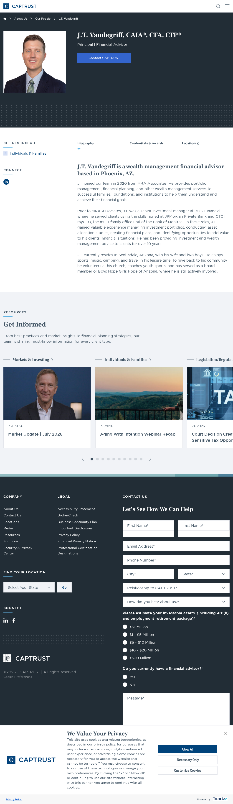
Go (64, 587)
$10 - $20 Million (144, 650)
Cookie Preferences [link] (17, 677)
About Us (20, 18)
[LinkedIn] (5, 620)
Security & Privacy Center (17, 551)
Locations (11, 522)
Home (4, 18)
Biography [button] (85, 143)
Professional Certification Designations (78, 551)
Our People (43, 18)
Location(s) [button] (191, 143)
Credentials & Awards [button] (147, 143)
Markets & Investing (31, 359)
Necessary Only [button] (188, 760)
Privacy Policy (14, 799)
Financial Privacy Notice (77, 541)
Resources (11, 535)
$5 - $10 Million (143, 642)
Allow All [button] (187, 749)
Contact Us (12, 515)
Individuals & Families (28, 153)
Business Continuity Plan (77, 522)
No (132, 684)
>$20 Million (140, 658)
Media (8, 528)
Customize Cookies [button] (187, 770)
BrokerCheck (68, 516)
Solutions (10, 541)
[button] (225, 733)
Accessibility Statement (76, 509)
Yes (132, 677)
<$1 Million (138, 627)
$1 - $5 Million (141, 634)
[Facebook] (14, 620)
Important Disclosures (75, 528)
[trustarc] (219, 799)
